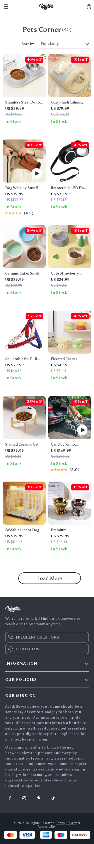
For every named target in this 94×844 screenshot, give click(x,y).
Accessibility (46, 826)
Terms (60, 823)
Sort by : (29, 44)
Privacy (71, 823)
